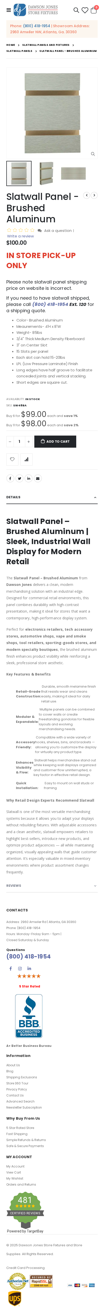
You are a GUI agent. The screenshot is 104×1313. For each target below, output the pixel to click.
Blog (9, 1071)
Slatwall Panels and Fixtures (46, 45)
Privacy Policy (16, 1089)
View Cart (13, 1172)
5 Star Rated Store (20, 1128)
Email (38, 478)
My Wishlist (14, 1178)
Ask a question (58, 230)
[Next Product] (94, 195)
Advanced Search (20, 1101)
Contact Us (15, 1095)
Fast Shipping (17, 1134)
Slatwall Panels (19, 51)
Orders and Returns (21, 1184)
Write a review (20, 236)
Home (10, 45)
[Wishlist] (85, 10)
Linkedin (29, 968)
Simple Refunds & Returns (26, 1140)
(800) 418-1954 (36, 25)
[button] (93, 154)
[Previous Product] (86, 195)
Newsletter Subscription (24, 1107)
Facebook (10, 478)
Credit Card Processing (25, 1267)
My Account (15, 1166)
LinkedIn (28, 478)
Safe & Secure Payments (25, 1146)
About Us (13, 1065)
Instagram (20, 968)
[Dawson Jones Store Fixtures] (35, 10)
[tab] (52, 497)
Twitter (19, 478)
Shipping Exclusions (21, 1077)
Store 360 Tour (17, 1083)
